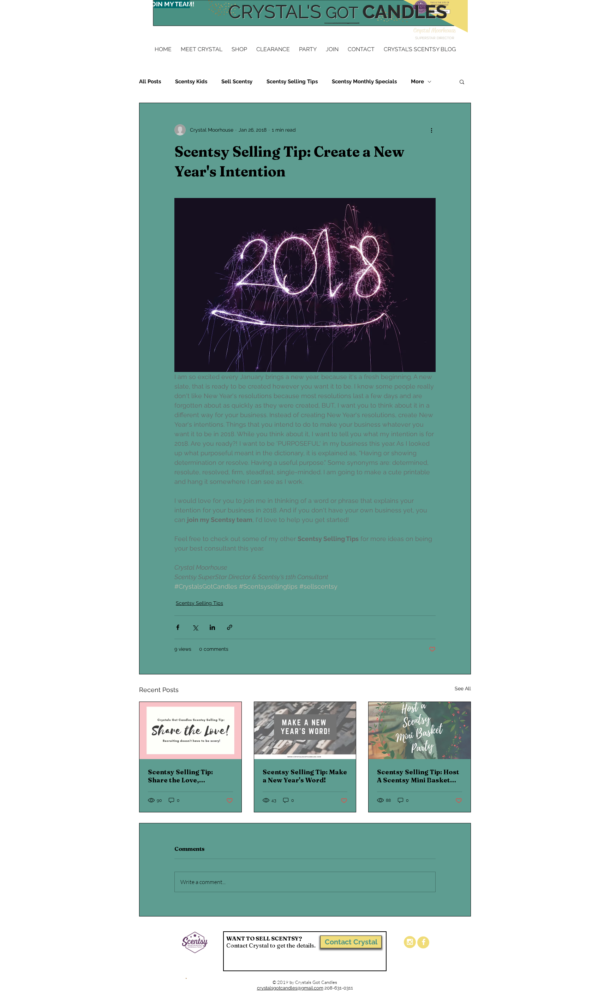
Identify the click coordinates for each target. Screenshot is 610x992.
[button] (462, 81)
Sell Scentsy (236, 81)
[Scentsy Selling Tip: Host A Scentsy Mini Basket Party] (420, 730)
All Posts (150, 81)
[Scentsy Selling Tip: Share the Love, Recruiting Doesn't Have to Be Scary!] (190, 730)
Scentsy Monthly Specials (364, 81)
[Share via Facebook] (177, 627)
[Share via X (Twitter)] (195, 627)
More (417, 81)
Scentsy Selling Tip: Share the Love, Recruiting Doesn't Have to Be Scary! (188, 776)
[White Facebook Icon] (423, 942)
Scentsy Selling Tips (292, 81)
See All (463, 688)
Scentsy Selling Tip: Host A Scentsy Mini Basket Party (418, 776)
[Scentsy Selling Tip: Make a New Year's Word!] (305, 730)
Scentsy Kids (191, 81)
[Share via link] (229, 627)
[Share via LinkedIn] (212, 627)
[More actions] (431, 130)
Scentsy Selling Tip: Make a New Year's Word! (305, 776)
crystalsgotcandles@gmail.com (290, 988)
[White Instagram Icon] (410, 942)
